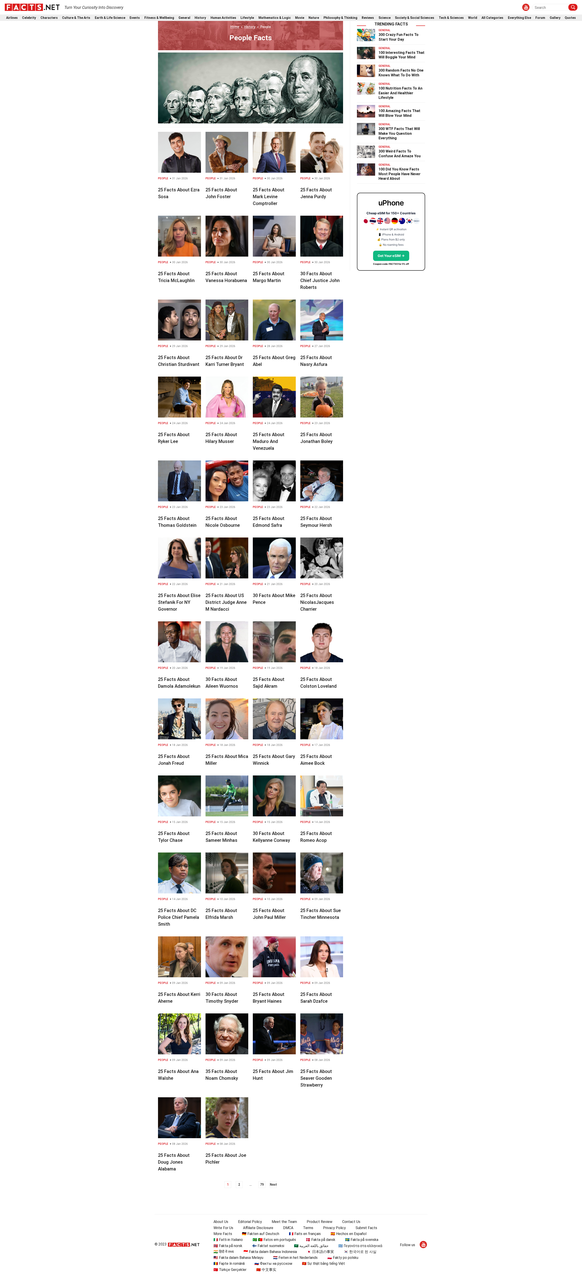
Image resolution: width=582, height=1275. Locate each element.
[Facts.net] (32, 7)
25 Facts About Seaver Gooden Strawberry (316, 1078)
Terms (308, 1228)
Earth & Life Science (110, 17)
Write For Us (223, 1228)
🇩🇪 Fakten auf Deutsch (260, 1234)
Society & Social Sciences (414, 17)
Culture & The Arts (76, 17)
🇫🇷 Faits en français (305, 1234)
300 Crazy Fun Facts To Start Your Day (399, 37)
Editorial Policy (250, 1222)
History (200, 17)
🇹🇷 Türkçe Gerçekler (229, 1270)
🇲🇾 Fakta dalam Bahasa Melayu (238, 1257)
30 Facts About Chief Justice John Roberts (320, 280)
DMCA (288, 1228)
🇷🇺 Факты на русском (273, 1263)
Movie (299, 17)
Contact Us (351, 1222)
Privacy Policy (334, 1228)
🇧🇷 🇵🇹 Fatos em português (274, 1240)
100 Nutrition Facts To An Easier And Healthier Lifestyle (400, 93)
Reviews (368, 17)
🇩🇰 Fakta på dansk (320, 1240)
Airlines (12, 17)
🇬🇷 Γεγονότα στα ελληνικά (360, 1246)
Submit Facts (366, 1228)
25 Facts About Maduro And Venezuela (268, 441)
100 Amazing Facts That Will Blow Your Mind (399, 113)
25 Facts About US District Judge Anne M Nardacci (226, 602)
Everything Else (519, 17)
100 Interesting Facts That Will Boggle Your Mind (401, 55)
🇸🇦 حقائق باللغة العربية (311, 1246)
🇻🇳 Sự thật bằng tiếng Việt (323, 1263)
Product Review (319, 1222)
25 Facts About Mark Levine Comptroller (268, 196)
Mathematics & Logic (274, 17)
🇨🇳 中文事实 (266, 1270)
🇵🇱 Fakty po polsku (342, 1257)
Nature (314, 17)
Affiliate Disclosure (258, 1228)
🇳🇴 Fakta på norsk (227, 1246)
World (472, 17)
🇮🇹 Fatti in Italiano (228, 1240)
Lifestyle (247, 17)
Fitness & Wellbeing (159, 17)
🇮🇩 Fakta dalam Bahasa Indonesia (270, 1252)
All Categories (492, 17)
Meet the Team (284, 1222)
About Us (220, 1222)
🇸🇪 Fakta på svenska (361, 1240)
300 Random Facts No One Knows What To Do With (401, 72)
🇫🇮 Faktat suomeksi (268, 1246)
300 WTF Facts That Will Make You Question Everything (399, 133)
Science (385, 17)
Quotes (570, 17)
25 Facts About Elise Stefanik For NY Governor (179, 602)
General (184, 17)
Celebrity (29, 17)
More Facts (222, 1234)
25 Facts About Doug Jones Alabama (174, 1162)
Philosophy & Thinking (340, 17)
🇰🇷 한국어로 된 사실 (360, 1252)
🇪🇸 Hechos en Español (348, 1234)
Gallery (555, 17)
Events (135, 17)
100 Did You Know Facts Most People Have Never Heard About (400, 174)
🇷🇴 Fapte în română (229, 1263)
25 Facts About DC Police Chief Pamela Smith (178, 917)
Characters (49, 17)
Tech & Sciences (451, 17)
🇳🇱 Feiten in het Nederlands (295, 1257)
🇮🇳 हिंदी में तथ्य (223, 1252)
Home (234, 27)
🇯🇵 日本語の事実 (320, 1252)
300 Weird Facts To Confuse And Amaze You (400, 153)
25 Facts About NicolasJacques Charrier (317, 602)
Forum (540, 17)
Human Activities (223, 17)
